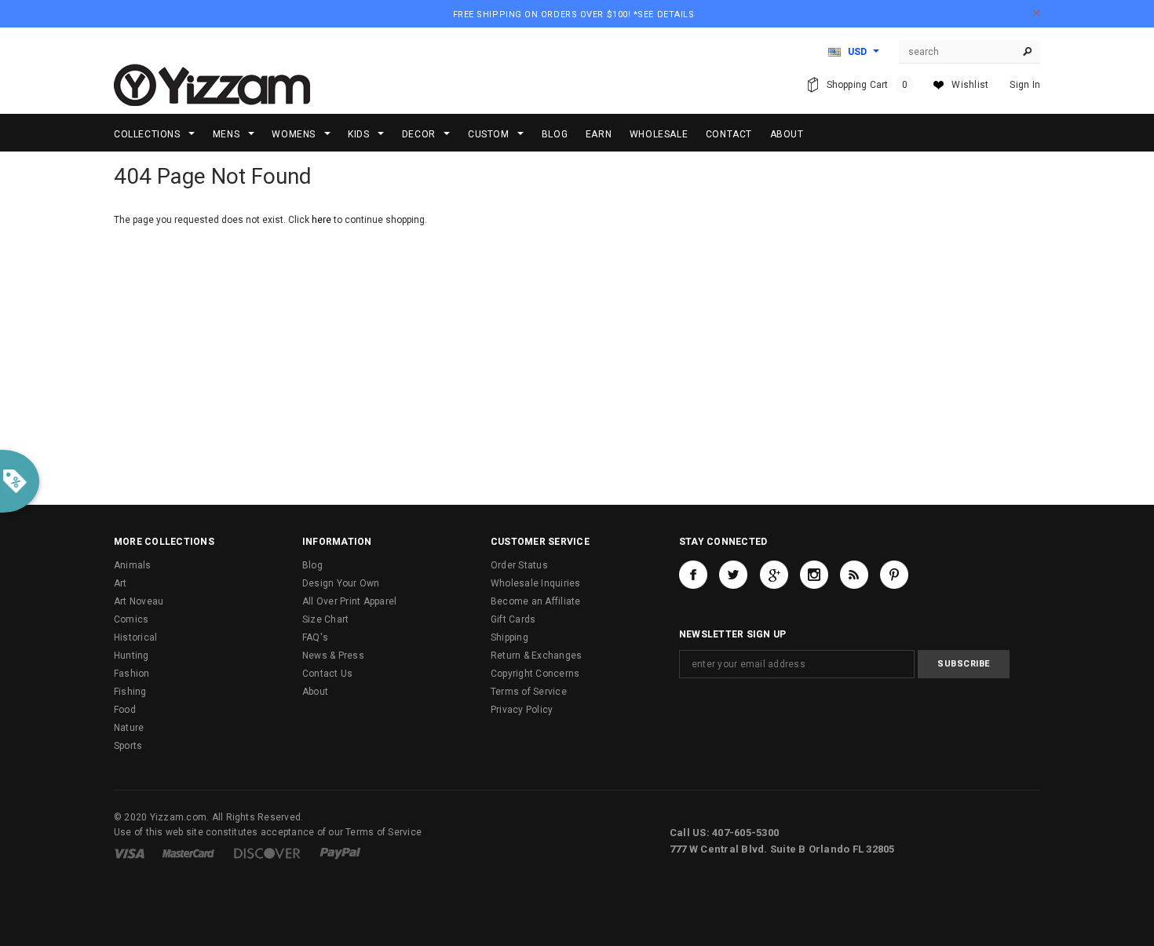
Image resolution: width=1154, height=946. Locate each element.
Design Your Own (341, 583)
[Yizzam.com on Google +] (774, 575)
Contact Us (327, 673)
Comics (131, 619)
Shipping (509, 637)
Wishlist (969, 84)
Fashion (132, 673)
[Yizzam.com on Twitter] (733, 575)
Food (125, 709)
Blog (312, 565)
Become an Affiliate (536, 601)
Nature (129, 727)
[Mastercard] (188, 852)
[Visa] (129, 852)
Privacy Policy (522, 709)
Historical (135, 637)
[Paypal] (340, 852)
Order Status (519, 565)
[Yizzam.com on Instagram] (814, 575)
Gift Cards (513, 619)
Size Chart (325, 619)
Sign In (1025, 84)
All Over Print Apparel (349, 601)
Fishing (130, 691)
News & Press (333, 655)
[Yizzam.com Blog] (854, 575)
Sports (128, 745)
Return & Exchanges (536, 655)
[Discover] (267, 852)
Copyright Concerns (535, 673)
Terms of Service (529, 691)
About (315, 691)
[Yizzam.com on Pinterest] (894, 575)
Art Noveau (138, 601)
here (321, 219)
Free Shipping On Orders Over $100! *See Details (574, 14)
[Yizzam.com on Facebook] (693, 575)
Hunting (131, 655)
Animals (133, 565)
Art (120, 583)
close (1036, 12)
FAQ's (315, 637)
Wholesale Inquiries (536, 583)
